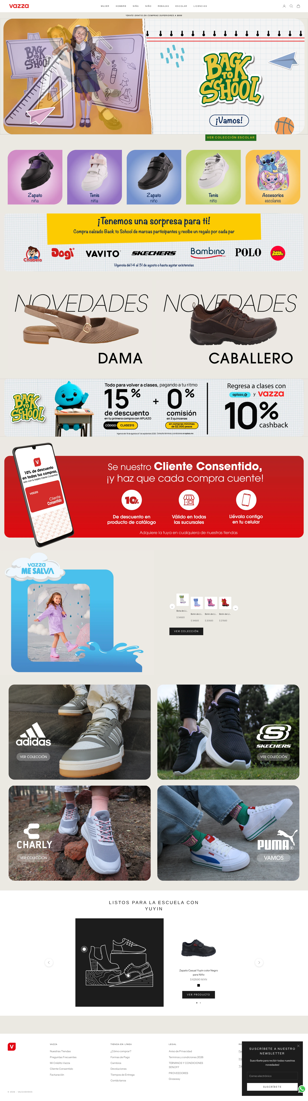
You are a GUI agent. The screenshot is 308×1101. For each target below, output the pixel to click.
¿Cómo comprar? (121, 1051)
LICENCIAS (200, 6)
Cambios (116, 1063)
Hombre (121, 6)
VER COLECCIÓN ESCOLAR (231, 137)
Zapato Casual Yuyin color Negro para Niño (198, 972)
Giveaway (174, 1078)
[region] (154, 408)
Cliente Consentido (61, 1068)
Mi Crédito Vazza (60, 1063)
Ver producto (198, 994)
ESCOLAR (181, 6)
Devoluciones (119, 1068)
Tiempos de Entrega (123, 1074)
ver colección (186, 631)
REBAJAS (163, 6)
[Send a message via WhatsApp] (302, 1089)
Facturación (57, 1074)
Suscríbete (272, 1086)
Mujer (105, 6)
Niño (148, 6)
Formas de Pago (120, 1057)
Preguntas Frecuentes (63, 1057)
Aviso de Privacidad (180, 1051)
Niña (136, 6)
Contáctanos (118, 1080)
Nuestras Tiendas (60, 1051)
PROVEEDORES (178, 1073)
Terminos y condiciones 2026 (186, 1057)
